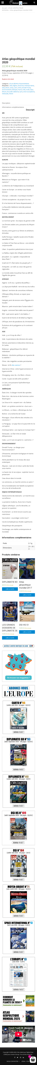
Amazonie (21, 86)
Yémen (11, 94)
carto (15, 88)
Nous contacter (12, 1061)
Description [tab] (6, 103)
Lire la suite (10, 589)
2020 (10, 86)
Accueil (4, 8)
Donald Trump (26, 88)
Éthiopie (14, 90)
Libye (31, 90)
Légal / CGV (25, 1061)
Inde (24, 90)
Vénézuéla (5, 94)
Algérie (15, 86)
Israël (27, 90)
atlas (3, 88)
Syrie (21, 92)
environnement (7, 90)
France (20, 90)
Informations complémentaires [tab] (13, 107)
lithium (4, 92)
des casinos (16, 365)
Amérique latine (29, 86)
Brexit (7, 88)
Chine (19, 88)
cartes (11, 88)
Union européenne (29, 92)
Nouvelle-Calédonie (13, 92)
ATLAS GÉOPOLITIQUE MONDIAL (19, 84)
